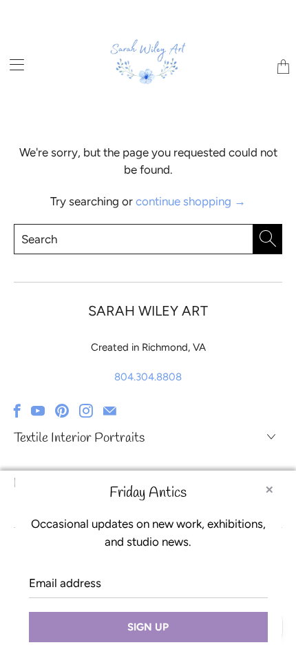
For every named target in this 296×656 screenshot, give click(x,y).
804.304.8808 (148, 377)
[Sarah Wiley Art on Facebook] (17, 411)
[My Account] (12, 64)
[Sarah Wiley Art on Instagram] (86, 411)
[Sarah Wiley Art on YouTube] (38, 411)
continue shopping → (191, 201)
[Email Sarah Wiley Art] (109, 411)
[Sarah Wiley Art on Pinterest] (62, 411)
